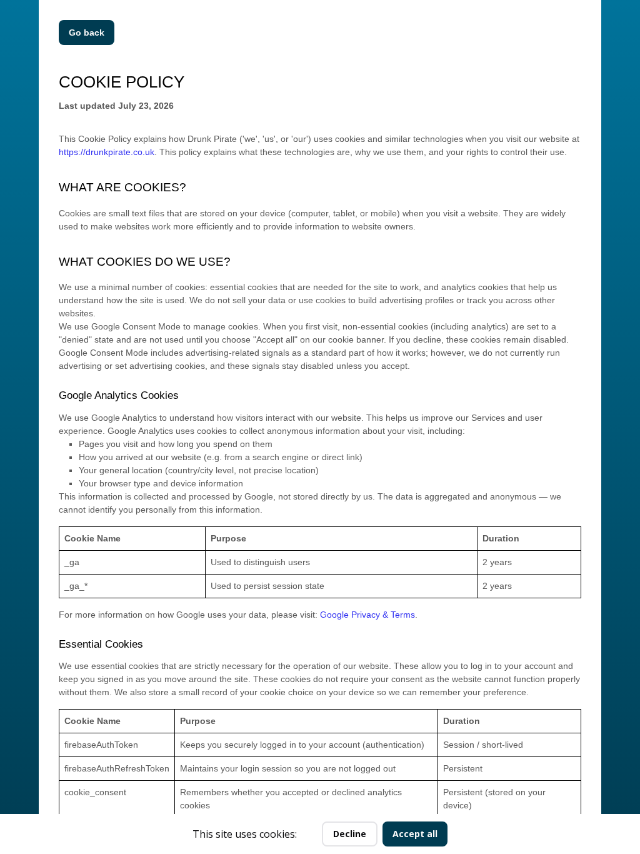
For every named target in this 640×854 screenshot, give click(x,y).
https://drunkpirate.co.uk (106, 152)
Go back (86, 33)
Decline (349, 834)
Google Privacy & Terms (367, 615)
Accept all (415, 834)
